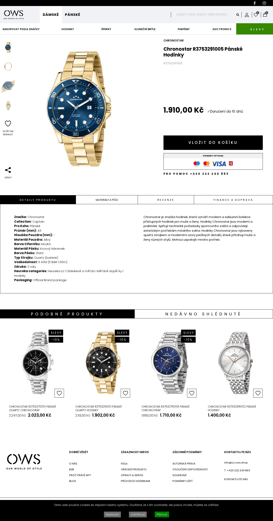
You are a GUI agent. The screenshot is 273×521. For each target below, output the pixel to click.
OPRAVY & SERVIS (132, 475)
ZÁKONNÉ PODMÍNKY (187, 452)
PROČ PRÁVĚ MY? (80, 475)
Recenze (165, 200)
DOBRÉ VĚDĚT (78, 452)
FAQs (124, 463)
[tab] (38, 199)
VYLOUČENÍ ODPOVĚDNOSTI (190, 469)
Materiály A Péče (107, 200)
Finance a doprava (233, 200)
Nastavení (112, 514)
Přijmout (162, 514)
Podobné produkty (67, 314)
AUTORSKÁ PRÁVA (183, 463)
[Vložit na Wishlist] (59, 393)
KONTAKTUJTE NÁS (237, 452)
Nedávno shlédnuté (203, 314)
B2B (71, 469)
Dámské (51, 14)
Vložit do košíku (213, 142)
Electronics (222, 29)
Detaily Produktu (38, 200)
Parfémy (184, 29)
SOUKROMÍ (179, 475)
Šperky (106, 29)
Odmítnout (138, 514)
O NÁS (73, 463)
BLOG (72, 481)
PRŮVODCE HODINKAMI (135, 481)
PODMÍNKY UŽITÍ (182, 481)
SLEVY (257, 29)
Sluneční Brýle (144, 29)
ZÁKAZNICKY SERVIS (135, 452)
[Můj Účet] (247, 14)
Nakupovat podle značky (21, 29)
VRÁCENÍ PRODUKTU (133, 469)
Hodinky (68, 29)
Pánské (72, 14)
